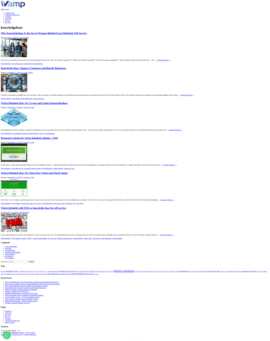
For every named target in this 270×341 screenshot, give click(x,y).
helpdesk (155, 271)
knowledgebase (37, 64)
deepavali (73, 271)
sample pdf (259, 271)
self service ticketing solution (18, 274)
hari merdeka (144, 271)
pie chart (238, 271)
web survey (96, 274)
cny (46, 271)
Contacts (8, 17)
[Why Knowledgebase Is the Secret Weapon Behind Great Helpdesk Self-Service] (14, 56)
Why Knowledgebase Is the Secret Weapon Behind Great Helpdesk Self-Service (44, 33)
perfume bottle (231, 271)
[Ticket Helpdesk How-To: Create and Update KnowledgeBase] (14, 126)
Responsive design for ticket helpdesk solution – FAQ (29, 138)
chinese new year (32, 271)
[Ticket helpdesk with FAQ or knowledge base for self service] (14, 231)
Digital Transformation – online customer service (21, 301)
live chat (191, 271)
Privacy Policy (10, 322)
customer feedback (53, 271)
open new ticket (59, 203)
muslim (209, 271)
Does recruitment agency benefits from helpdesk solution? (24, 295)
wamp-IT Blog (24, 38)
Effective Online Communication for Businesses (21, 290)
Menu (3, 9)
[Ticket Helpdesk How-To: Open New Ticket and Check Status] (14, 196)
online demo (88, 238)
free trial (53, 238)
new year (216, 271)
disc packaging (10, 250)
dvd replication (101, 271)
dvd (96, 271)
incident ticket (164, 271)
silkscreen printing (30, 274)
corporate (8, 248)
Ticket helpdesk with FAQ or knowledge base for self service (33, 208)
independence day (173, 271)
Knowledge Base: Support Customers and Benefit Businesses (33, 68)
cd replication (24, 271)
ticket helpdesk (6, 64)
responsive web (69, 168)
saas (255, 271)
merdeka (195, 271)
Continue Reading (164, 60)
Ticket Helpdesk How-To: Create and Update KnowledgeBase (34, 103)
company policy (26, 238)
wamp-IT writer (29, 107)
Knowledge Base (27, 99)
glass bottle (137, 271)
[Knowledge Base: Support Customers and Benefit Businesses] (14, 91)
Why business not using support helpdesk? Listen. (21, 299)
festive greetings (124, 271)
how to (41, 133)
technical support (65, 274)
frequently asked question (29, 133)
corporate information (40, 238)
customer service (64, 271)
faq (22, 64)
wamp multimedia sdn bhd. (15, 333)
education (109, 271)
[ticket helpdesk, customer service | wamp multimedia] (13, 7)
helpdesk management (64, 238)
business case (12, 271)
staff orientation (106, 238)
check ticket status (27, 203)
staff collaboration (53, 274)
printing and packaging (12, 252)
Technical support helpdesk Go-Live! (17, 303)
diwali (93, 271)
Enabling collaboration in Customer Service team (21, 293)
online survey (223, 271)
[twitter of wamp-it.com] (135, 339)
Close (7, 9)
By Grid (8, 22)
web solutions (16, 64)
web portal (79, 203)
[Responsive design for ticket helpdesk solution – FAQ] (14, 161)
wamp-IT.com (9, 13)
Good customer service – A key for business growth (22, 297)
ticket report (88, 274)
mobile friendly (58, 168)
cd (18, 271)
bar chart (3, 271)
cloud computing (41, 271)
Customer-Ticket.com (12, 15)
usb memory (9, 256)
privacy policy (30, 333)
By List (7, 20)
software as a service (41, 274)
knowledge (28, 64)
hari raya (149, 271)
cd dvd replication (11, 246)
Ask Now (8, 18)
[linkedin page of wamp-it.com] (130, 339)
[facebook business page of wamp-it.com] (140, 339)
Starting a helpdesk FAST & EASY (17, 291)
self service (96, 238)
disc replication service (83, 271)
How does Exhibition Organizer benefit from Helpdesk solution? (26, 286)
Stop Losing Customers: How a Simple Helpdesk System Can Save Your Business (32, 284)
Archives (4, 331)
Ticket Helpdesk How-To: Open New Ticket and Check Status (34, 173)
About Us (8, 311)
